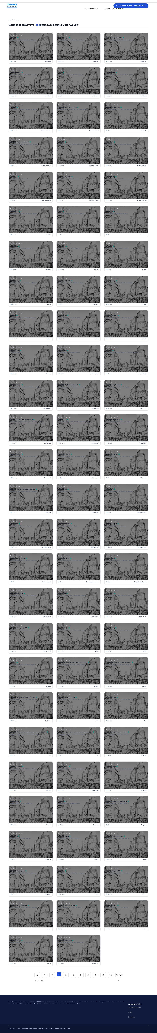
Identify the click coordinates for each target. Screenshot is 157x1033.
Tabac (97, 720)
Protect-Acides (15, 385)
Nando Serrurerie (111, 315)
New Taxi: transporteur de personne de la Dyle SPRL (28, 732)
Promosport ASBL (64, 454)
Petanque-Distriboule (18, 558)
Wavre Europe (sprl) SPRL (19, 628)
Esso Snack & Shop (16, 593)
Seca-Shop (110, 593)
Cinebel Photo (63, 628)
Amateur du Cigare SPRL (66, 697)
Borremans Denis (64, 558)
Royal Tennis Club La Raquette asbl (22, 489)
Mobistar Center (16, 767)
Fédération (48, 720)
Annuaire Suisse (48, 1028)
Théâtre (144, 859)
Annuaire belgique (38, 1028)
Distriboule (109, 489)
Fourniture (95, 859)
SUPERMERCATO (111, 905)
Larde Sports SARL (64, 524)
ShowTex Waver (63, 836)
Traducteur (48, 894)
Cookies (131, 1017)
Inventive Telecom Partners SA (116, 801)
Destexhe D (110, 142)
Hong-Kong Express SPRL (18, 905)
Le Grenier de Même (65, 940)
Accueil (11, 20)
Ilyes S (60, 211)
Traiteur (96, 894)
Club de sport (95, 408)
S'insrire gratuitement (113, 8)
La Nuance (13, 177)
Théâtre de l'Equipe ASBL (114, 836)
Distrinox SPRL (110, 72)
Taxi (145, 720)
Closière (13, 107)
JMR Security (14, 281)
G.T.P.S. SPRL (110, 558)
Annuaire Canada (65, 1028)
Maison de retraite (46, 130)
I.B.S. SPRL (109, 246)
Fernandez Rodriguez (17, 871)
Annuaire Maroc (56, 1028)
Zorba (60, 72)
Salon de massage (93, 165)
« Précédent (37, 976)
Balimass (61, 142)
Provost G (109, 211)
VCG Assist (14, 246)
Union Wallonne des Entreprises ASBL (118, 662)
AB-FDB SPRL (62, 350)
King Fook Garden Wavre (66, 905)
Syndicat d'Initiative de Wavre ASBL (22, 697)
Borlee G (13, 315)
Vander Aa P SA (15, 940)
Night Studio (110, 628)
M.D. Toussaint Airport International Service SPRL (75, 732)
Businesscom (14, 801)
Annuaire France (29, 1028)
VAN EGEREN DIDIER (64, 177)
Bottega (61, 871)
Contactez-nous (134, 1007)
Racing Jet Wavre (112, 454)
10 (111, 975)
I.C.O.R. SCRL (62, 315)
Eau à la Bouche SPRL (113, 871)
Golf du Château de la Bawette (21, 420)
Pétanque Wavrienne (113, 420)
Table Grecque (63, 38)
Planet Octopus (15, 454)
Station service (47, 616)
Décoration (48, 859)
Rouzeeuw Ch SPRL (64, 281)
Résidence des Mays (113, 107)
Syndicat (48, 686)
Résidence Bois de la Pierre (67, 107)
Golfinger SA (62, 420)
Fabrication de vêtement (92, 582)
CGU (130, 1012)
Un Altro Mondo (15, 72)
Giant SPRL (14, 836)
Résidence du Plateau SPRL (19, 142)
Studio (96, 651)
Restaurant (48, 61)
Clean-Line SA (111, 281)
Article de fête (95, 963)
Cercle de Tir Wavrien (113, 385)
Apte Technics (111, 767)
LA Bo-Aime (62, 593)
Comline (61, 801)
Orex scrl (109, 350)
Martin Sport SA (111, 524)
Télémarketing (94, 790)
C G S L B (13, 662)
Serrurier (144, 339)
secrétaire (48, 235)
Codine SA (61, 246)
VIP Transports (111, 697)
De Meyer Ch (14, 211)
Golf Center (14, 524)
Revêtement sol (94, 373)
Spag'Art (13, 38)
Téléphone (143, 755)
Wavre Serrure (15, 350)
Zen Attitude (110, 177)
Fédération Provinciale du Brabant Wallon (72, 662)
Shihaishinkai (62, 489)
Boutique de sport (142, 512)
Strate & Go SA (63, 767)
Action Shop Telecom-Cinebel (116, 732)
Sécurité (96, 269)
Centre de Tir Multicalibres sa (68, 385)
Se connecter (91, 8)
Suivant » (118, 976)
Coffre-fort (95, 304)
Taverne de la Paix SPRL (114, 38)
